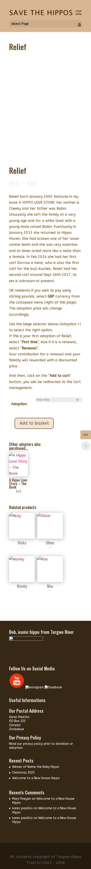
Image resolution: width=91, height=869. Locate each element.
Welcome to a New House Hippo (36, 778)
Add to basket (34, 423)
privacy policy (33, 744)
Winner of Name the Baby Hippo (35, 767)
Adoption (19, 404)
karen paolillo (22, 808)
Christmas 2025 (23, 772)
